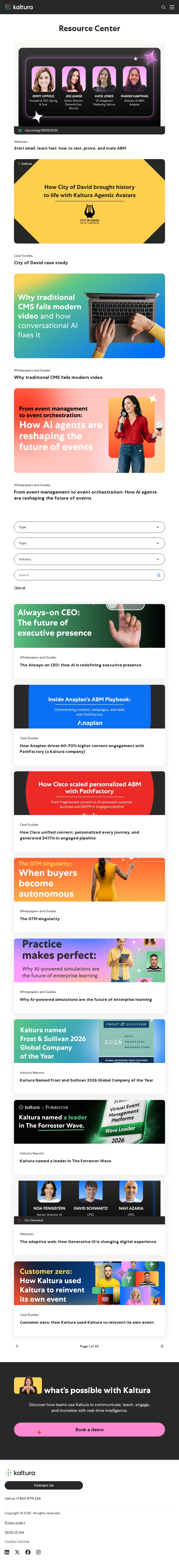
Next (161, 1346)
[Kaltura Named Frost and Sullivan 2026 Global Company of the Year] (89, 1056)
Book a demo (89, 1429)
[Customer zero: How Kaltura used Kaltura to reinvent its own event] (89, 1298)
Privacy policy (15, 1523)
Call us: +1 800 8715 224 (23, 1498)
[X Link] (17, 1551)
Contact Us (44, 1485)
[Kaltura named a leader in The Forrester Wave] (89, 1137)
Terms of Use (14, 1532)
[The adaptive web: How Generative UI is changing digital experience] (89, 1218)
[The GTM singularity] (89, 895)
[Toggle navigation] (172, 7)
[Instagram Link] (38, 1551)
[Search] (163, 7)
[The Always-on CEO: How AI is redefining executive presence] (89, 641)
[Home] (19, 6)
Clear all (19, 587)
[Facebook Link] (28, 1551)
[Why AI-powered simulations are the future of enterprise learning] (89, 976)
